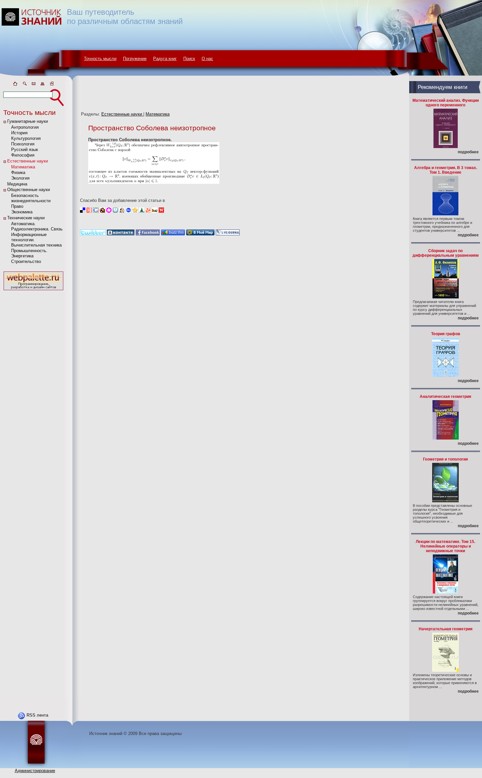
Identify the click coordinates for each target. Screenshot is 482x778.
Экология (20, 178)
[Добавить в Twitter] (93, 233)
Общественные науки (28, 189)
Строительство (26, 261)
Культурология (26, 138)
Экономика (21, 211)
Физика (18, 172)
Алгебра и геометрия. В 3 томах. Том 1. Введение (445, 170)
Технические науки (26, 217)
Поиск (189, 58)
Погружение (135, 58)
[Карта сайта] (43, 84)
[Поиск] (24, 84)
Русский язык (24, 149)
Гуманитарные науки (27, 121)
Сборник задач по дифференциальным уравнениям (445, 253)
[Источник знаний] (41, 79)
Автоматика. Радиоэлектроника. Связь (37, 226)
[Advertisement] (33, 390)
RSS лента (37, 715)
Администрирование (35, 770)
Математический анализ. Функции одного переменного (445, 102)
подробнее (468, 152)
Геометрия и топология (445, 459)
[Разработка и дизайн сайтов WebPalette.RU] (33, 290)
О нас (207, 58)
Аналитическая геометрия (445, 396)
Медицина (17, 184)
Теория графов (445, 334)
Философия (22, 155)
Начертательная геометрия (445, 629)
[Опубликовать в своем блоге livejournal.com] (228, 233)
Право (17, 206)
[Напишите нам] (33, 84)
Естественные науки (27, 161)
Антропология (25, 127)
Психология (22, 143)
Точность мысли (100, 58)
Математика (23, 166)
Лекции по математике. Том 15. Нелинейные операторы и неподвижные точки (445, 546)
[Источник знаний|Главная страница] (15, 84)
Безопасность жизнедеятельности (30, 198)
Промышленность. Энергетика (29, 253)
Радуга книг (165, 58)
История (19, 132)
